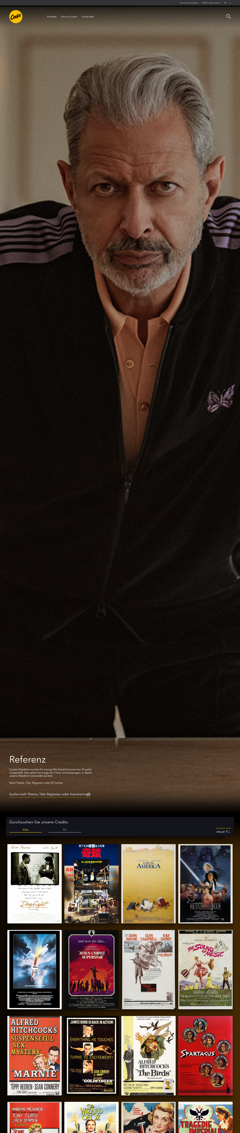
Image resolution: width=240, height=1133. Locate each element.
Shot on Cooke (69, 16)
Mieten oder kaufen (211, 2)
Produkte (51, 16)
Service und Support (189, 2)
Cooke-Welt (87, 16)
